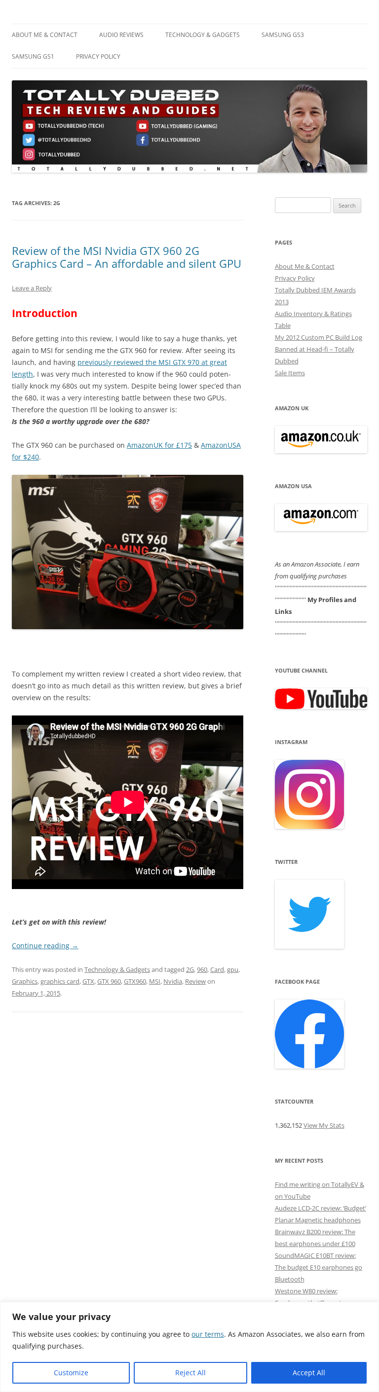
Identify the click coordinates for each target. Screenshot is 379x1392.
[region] (189, 1347)
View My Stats (323, 1125)
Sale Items (290, 372)
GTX (88, 981)
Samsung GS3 (283, 35)
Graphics (25, 981)
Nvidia (172, 981)
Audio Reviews (121, 35)
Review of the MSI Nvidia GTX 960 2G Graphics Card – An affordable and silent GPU (126, 257)
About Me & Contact (44, 35)
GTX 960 (109, 981)
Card (217, 969)
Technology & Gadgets (202, 35)
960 (202, 969)
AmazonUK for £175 (159, 445)
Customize (71, 1372)
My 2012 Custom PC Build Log (318, 337)
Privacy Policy (98, 56)
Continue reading (45, 945)
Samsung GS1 (33, 56)
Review (195, 981)
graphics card (59, 981)
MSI (154, 981)
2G (190, 969)
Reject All (190, 1372)
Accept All (309, 1372)
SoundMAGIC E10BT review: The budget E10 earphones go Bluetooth (318, 1267)
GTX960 (135, 981)
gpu (232, 969)
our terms (207, 1334)
